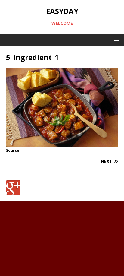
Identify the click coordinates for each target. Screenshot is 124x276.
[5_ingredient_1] (62, 143)
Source (12, 150)
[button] (115, 40)
